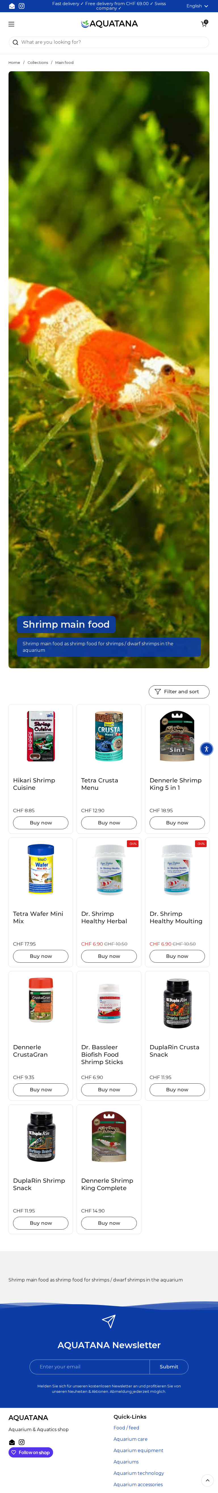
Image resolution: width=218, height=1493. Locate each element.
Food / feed (126, 1428)
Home (14, 62)
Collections (38, 62)
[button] (203, 24)
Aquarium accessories (138, 1484)
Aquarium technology (139, 1473)
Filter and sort (181, 691)
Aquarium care (131, 1439)
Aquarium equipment (139, 1450)
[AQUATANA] (109, 24)
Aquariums (126, 1462)
